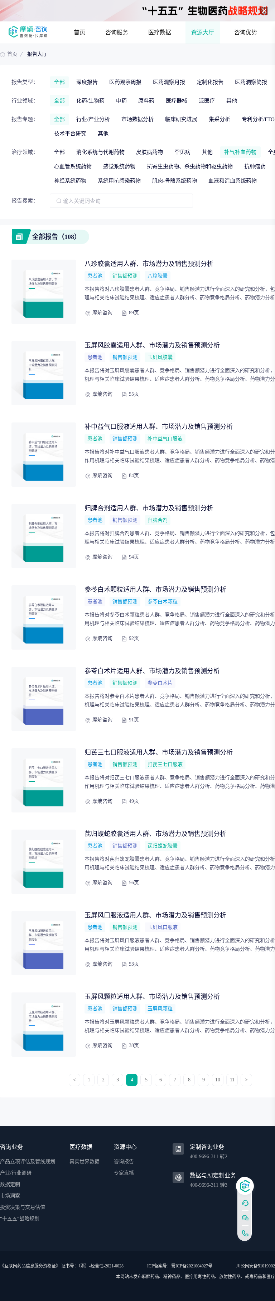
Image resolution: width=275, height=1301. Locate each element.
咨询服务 (116, 32)
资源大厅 (202, 32)
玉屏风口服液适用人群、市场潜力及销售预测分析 (155, 915)
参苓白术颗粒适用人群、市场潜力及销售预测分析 (155, 589)
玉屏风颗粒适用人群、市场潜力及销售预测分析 (152, 996)
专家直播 (124, 1173)
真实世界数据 (84, 1161)
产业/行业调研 (16, 1173)
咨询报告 (124, 1161)
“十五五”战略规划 (19, 1218)
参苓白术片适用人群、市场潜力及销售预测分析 (152, 671)
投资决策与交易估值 (22, 1207)
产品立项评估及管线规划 (27, 1161)
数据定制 (10, 1184)
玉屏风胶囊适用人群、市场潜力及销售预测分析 (152, 345)
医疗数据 (159, 32)
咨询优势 (245, 32)
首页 (79, 32)
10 (217, 1079)
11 (232, 1079)
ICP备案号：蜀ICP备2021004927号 (179, 1266)
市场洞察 (10, 1196)
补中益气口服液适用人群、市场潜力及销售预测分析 (159, 426)
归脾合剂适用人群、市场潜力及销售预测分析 (149, 508)
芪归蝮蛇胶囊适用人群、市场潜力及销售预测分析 (155, 833)
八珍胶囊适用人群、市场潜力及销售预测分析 (149, 263)
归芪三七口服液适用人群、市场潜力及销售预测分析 (159, 752)
